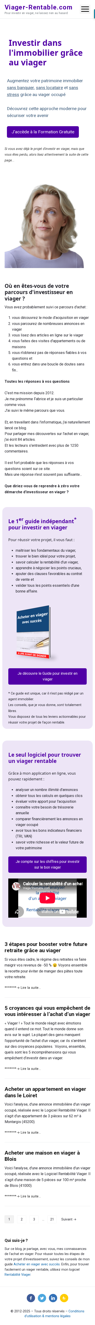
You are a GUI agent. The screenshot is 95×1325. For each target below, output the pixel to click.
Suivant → (69, 1219)
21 (52, 1219)
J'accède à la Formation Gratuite (43, 131)
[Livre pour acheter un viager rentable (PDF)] (36, 633)
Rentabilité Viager (17, 1274)
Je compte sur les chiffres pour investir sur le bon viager (48, 864)
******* (23, 987)
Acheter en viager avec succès (37, 1264)
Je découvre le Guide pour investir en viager (47, 676)
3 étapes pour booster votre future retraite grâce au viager (46, 947)
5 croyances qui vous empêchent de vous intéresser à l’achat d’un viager (47, 1011)
